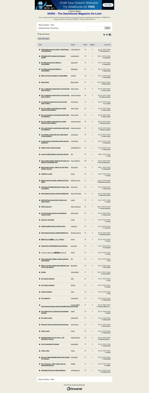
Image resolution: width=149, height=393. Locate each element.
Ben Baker (107, 267)
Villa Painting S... (105, 51)
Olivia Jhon (107, 188)
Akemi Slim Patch (105, 195)
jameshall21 (106, 346)
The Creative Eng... (104, 162)
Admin (108, 313)
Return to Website (44, 25)
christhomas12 (106, 372)
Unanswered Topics (44, 28)
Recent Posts (54, 28)
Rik (109, 260)
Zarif (109, 280)
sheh (109, 156)
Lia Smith (107, 103)
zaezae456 (107, 64)
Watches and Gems (104, 182)
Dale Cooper (106, 90)
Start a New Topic (44, 38)
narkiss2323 (106, 149)
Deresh (108, 287)
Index (52, 25)
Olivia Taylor (106, 215)
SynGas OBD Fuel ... (104, 306)
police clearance (105, 208)
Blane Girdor (106, 84)
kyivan (108, 175)
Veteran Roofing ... (105, 339)
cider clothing (106, 273)
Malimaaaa (107, 70)
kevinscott (107, 247)
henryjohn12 (106, 326)
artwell (108, 201)
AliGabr (108, 365)
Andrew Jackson (105, 97)
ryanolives (107, 228)
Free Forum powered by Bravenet (74, 385)
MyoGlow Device (105, 234)
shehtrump (107, 57)
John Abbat (107, 359)
